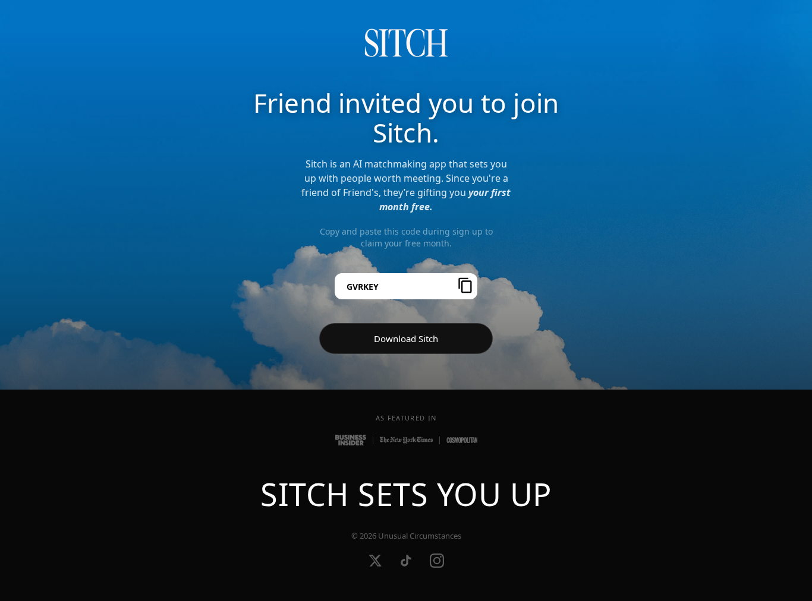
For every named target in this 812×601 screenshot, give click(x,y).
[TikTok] (406, 560)
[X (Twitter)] (375, 560)
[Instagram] (437, 560)
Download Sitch (406, 338)
